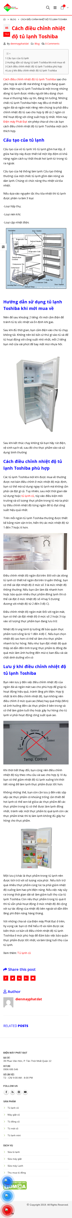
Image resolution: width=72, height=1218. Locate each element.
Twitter (12, 978)
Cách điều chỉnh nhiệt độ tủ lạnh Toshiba (29, 79)
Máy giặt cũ (14, 1114)
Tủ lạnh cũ (24, 953)
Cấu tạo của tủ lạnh (18, 58)
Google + (26, 978)
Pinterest (18, 1092)
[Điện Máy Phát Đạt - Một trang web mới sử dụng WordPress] (10, 7)
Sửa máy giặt (15, 1159)
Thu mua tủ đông (17, 1172)
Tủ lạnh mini (14, 1135)
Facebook (5, 978)
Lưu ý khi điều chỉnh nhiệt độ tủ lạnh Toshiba (32, 70)
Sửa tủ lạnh (14, 1152)
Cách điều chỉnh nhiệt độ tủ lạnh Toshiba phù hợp (34, 66)
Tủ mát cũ (13, 1128)
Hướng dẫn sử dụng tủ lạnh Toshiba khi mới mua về (36, 62)
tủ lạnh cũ (27, 496)
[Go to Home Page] (4, 19)
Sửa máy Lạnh (15, 1165)
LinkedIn (19, 978)
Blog (37, 43)
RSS (12, 1092)
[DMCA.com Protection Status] (15, 1185)
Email (32, 978)
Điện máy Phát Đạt (15, 121)
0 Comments (52, 43)
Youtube (25, 1092)
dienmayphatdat (19, 43)
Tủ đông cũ (14, 1121)
